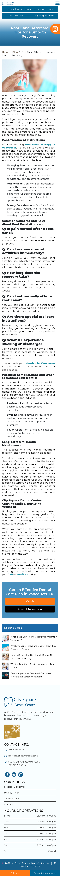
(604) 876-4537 (16, 15)
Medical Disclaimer (14, 786)
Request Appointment (44, 15)
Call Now (15, 873)
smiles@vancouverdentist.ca (23, 755)
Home (5, 52)
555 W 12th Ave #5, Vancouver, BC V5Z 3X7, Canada (30, 9)
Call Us (30, 601)
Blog (15, 52)
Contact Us (10, 804)
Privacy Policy (11, 792)
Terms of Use (11, 798)
